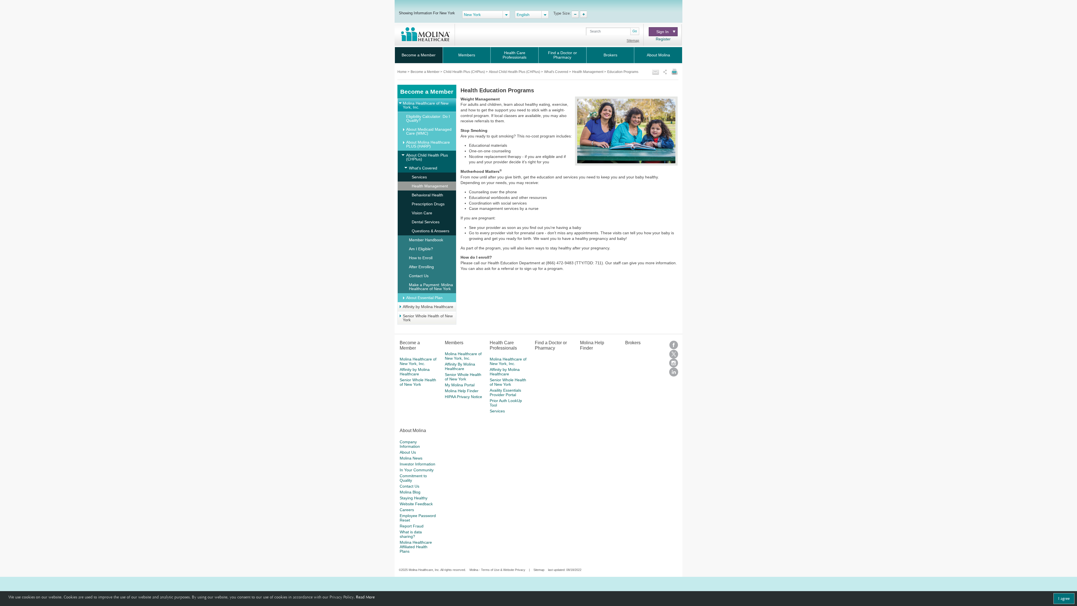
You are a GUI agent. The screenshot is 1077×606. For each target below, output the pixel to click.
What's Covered (556, 72)
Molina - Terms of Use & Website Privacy (497, 569)
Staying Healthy (413, 498)
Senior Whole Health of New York (428, 318)
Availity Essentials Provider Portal (505, 392)
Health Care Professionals (514, 54)
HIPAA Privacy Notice (463, 396)
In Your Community (417, 470)
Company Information (410, 444)
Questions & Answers (430, 231)
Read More (365, 597)
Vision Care (422, 213)
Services (419, 177)
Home (402, 72)
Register (663, 39)
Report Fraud (412, 526)
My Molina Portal (460, 385)
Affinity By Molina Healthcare (460, 366)
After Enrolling (421, 267)
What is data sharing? (411, 534)
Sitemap (633, 41)
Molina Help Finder (461, 391)
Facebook (673, 345)
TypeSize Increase (583, 14)
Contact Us (419, 276)
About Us (408, 452)
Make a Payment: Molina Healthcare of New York (431, 287)
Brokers (610, 55)
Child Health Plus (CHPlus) (464, 72)
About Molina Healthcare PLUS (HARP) (428, 144)
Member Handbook (426, 240)
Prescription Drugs (428, 204)
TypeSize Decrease (575, 14)
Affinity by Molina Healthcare (428, 306)
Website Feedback (416, 504)
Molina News (411, 458)
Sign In (662, 31)
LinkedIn (673, 372)
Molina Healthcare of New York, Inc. (425, 105)
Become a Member (419, 55)
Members (466, 55)
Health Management (588, 72)
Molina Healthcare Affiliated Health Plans (416, 547)
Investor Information (417, 464)
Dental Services (425, 222)
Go (634, 31)
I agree (1064, 598)
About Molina (658, 55)
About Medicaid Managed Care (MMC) (429, 131)
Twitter (673, 354)
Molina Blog (410, 492)
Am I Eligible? (421, 249)
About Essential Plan (424, 297)
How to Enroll (420, 258)
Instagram (673, 363)
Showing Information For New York (427, 13)
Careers (407, 510)
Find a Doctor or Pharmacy (562, 54)
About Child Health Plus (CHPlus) (515, 72)
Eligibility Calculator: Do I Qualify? (428, 118)
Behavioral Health (427, 195)
